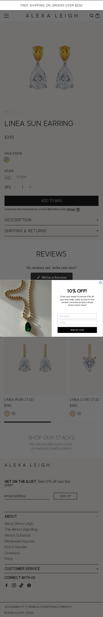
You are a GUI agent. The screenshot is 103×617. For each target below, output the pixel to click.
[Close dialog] (100, 282)
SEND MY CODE (77, 330)
